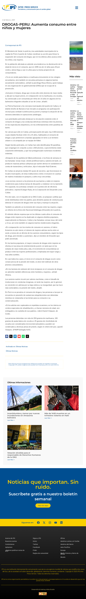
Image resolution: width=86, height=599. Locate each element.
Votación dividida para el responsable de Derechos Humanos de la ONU (24, 455)
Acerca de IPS (10, 538)
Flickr (35, 550)
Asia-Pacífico (65, 547)
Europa (63, 550)
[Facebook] (38, 522)
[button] (6, 336)
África (63, 538)
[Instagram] (49, 522)
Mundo (63, 557)
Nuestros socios (11, 541)
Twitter (35, 544)
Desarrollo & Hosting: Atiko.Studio (43, 589)
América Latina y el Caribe (70, 541)
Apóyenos (8, 547)
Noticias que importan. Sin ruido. (43, 484)
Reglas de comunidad (40, 553)
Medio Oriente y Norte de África (69, 553)
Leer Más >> (72, 99)
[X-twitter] (44, 522)
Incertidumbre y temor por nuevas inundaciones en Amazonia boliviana (23, 415)
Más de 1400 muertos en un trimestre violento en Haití (57, 414)
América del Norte (67, 544)
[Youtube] (55, 522)
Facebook (36, 547)
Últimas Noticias (22, 347)
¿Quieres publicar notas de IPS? (14, 550)
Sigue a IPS (37, 538)
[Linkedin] (61, 522)
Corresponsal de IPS (13, 45)
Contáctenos (9, 544)
